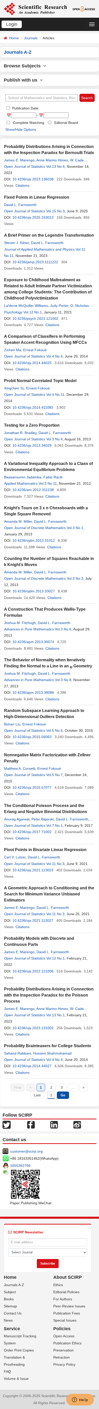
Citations (22, 185)
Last (37, 1095)
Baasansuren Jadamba (22, 477)
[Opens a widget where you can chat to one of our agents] (80, 1400)
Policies (62, 1328)
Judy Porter (59, 306)
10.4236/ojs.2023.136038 (33, 179)
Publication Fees (66, 1313)
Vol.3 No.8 (63, 680)
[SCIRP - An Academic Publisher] (35, 9)
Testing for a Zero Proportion (32, 425)
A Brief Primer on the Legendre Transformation (49, 235)
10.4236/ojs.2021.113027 (32, 920)
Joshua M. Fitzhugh (20, 623)
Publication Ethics (67, 1343)
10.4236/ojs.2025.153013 (33, 217)
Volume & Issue (16, 1379)
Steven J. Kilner (16, 243)
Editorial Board (66, 123)
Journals (31, 38)
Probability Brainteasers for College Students (47, 1046)
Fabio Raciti (52, 477)
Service (12, 1328)
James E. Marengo (19, 160)
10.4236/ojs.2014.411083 (32, 407)
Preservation (63, 1350)
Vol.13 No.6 (55, 166)
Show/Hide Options (20, 129)
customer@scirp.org (26, 1151)
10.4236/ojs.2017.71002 (32, 832)
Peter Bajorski (42, 819)
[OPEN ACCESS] (83, 9)
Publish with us (22, 80)
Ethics (58, 1285)
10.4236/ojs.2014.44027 (32, 1066)
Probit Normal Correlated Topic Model (40, 381)
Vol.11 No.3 (55, 864)
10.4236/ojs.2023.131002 (33, 1028)
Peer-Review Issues (69, 1306)
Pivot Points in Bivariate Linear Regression (45, 850)
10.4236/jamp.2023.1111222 (35, 262)
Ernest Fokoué (35, 350)
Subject (10, 1292)
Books (9, 1299)
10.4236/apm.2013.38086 (33, 692)
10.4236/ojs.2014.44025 (32, 363)
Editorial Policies (66, 1292)
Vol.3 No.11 (48, 483)
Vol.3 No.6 (63, 629)
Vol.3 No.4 (54, 439)
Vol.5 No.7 (54, 775)
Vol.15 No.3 (55, 211)
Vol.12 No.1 (32, 312)
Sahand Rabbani (17, 1053)
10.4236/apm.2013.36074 (33, 642)
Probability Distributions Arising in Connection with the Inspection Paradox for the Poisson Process (49, 995)
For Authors (62, 1299)
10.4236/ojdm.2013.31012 (33, 540)
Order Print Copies (19, 1350)
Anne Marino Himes (52, 160)
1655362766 (20, 1165)
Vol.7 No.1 (54, 825)
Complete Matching (28, 123)
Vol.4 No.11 (55, 394)
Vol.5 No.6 (54, 730)
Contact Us (13, 1313)
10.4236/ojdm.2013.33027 (33, 591)
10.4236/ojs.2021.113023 (32, 870)
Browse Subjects (23, 65)
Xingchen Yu (14, 388)
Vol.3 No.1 (75, 528)
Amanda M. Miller (18, 521)
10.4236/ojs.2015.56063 (32, 737)
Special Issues (64, 1320)
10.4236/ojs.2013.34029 (32, 445)
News (8, 1320)
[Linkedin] (54, 1124)
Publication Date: (25, 108)
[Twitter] (7, 1124)
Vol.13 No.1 (55, 1015)
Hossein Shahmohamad (52, 1053)
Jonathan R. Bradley (20, 433)
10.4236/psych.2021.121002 (35, 318)
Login (11, 24)
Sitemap (10, 1306)
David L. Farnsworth (20, 205)
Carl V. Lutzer (15, 857)
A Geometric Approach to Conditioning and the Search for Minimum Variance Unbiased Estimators (49, 894)
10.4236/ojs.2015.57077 (32, 787)
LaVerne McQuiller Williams (26, 306)
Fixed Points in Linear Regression (36, 197)
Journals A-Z (14, 1285)
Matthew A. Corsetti (19, 768)
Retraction (61, 1357)
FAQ (7, 1371)
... (72, 1087)
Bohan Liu (12, 724)
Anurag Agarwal (16, 819)
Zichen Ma (12, 350)
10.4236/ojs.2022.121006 (33, 971)
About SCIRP (67, 1277)
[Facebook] (31, 1124)
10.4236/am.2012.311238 (33, 490)
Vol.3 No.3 (75, 578)
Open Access (63, 1336)
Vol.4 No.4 (54, 356)
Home (14, 38)
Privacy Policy (64, 1364)
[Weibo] (77, 1124)
